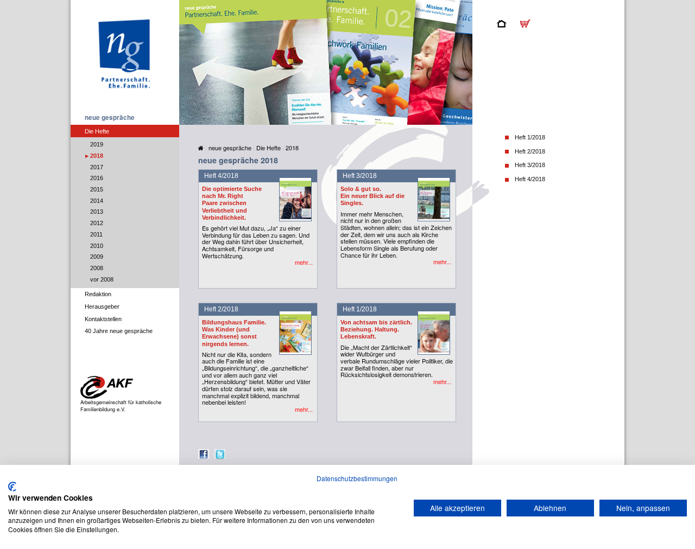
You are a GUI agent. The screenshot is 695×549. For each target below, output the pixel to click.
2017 (96, 167)
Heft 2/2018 (530, 151)
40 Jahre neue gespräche (119, 331)
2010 (96, 245)
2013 (96, 211)
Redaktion (98, 294)
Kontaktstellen (103, 319)
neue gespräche (110, 117)
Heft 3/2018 (530, 165)
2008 (96, 268)
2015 (96, 189)
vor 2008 (101, 279)
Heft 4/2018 (530, 179)
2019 (96, 144)
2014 (96, 200)
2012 (96, 223)
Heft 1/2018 (530, 137)
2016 (96, 178)
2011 (96, 234)
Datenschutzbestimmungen (357, 478)
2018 (96, 155)
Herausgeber (102, 306)
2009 (96, 256)
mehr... (304, 262)
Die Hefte (97, 131)
